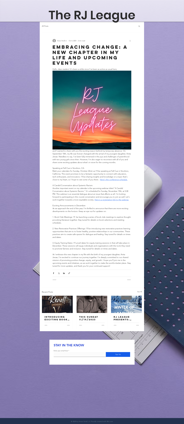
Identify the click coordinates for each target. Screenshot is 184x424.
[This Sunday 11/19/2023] (92, 304)
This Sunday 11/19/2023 (88, 318)
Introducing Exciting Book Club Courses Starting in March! (56, 318)
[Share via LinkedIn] (64, 273)
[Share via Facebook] (53, 273)
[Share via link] (69, 273)
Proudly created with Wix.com (102, 421)
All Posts (45, 26)
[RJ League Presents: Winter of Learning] (126, 304)
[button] (139, 26)
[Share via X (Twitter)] (59, 273)
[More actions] (130, 40)
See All (139, 292)
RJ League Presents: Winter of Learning (122, 318)
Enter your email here (61, 350)
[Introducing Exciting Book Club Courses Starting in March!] (57, 304)
